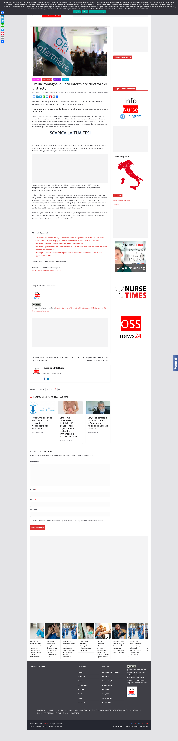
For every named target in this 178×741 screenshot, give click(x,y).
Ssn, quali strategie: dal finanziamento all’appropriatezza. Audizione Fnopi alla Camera (98, 423)
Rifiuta (85, 12)
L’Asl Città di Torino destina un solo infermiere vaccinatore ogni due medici (42, 423)
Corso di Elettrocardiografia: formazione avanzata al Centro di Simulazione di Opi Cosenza (136, 647)
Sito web (33, 509)
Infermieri (57, 79)
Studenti (81, 689)
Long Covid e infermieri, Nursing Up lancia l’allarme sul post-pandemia (69, 646)
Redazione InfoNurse (49, 93)
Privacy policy (107, 685)
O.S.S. (80, 694)
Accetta (77, 12)
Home (115, 726)
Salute (80, 698)
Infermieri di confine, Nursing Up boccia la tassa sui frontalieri (59, 244)
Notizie (80, 672)
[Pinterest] (2, 33)
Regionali (66, 79)
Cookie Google (107, 681)
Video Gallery (107, 698)
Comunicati (36, 79)
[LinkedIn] (2, 17)
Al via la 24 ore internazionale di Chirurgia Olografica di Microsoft (51, 359)
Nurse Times (144, 726)
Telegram (105, 694)
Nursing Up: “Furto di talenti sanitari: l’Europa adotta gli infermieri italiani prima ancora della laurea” (118, 648)
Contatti (116, 204)
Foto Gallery (106, 702)
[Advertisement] (70, 168)
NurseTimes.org (85, 710)
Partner (136, 726)
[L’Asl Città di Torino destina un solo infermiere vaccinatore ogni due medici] (42, 403)
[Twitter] (2, 29)
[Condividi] (2, 41)
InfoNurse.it (42, 710)
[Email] (2, 37)
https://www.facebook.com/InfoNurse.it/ (47, 270)
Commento (35, 461)
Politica (80, 681)
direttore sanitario (82, 93)
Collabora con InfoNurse (121, 201)
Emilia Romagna (47, 79)
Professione (82, 685)
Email (33, 500)
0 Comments (70, 93)
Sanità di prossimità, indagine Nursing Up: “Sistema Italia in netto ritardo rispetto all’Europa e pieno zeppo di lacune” (85, 649)
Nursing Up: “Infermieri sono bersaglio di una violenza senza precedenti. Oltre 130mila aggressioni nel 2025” (35, 649)
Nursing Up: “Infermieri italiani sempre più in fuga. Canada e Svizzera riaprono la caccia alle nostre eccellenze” (52, 649)
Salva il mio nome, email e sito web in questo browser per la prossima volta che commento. (68, 520)
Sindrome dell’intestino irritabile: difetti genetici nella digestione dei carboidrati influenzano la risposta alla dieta (69, 427)
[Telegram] (2, 21)
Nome (33, 490)
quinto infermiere (103, 93)
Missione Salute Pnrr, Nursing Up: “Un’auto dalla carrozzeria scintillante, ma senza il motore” (102, 647)
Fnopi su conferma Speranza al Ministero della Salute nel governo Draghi (90, 359)
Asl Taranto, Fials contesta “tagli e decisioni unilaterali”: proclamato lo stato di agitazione (69, 238)
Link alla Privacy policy (97, 12)
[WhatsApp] (2, 25)
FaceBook (105, 689)
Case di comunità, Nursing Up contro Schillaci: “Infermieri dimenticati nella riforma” (67, 241)
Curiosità (81, 702)
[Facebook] (2, 13)
